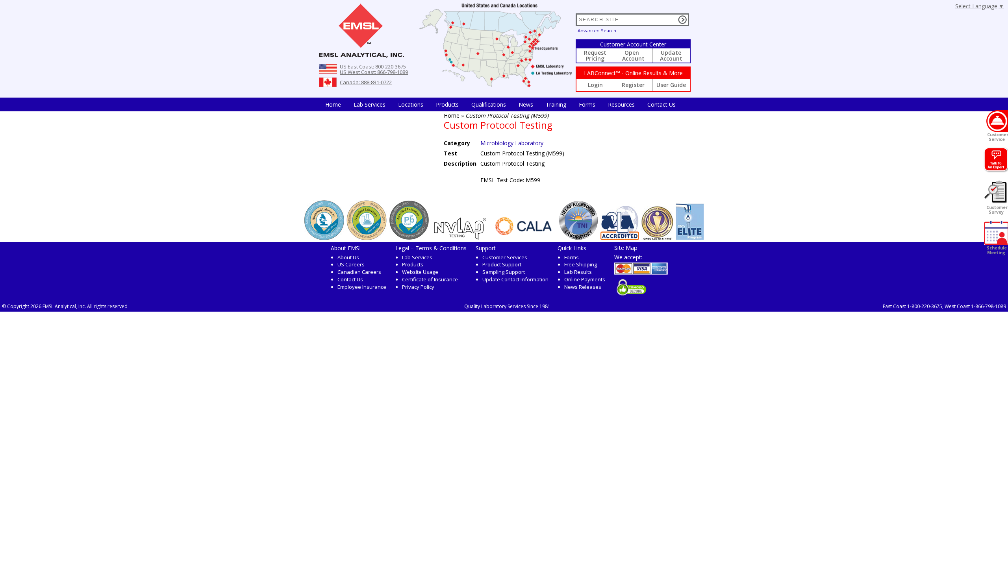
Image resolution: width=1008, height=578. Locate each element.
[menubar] (500, 104)
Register (633, 85)
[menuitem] (333, 104)
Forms (587, 104)
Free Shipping (580, 264)
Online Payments (584, 279)
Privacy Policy (418, 286)
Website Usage (420, 271)
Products (447, 104)
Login (595, 85)
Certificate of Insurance (430, 279)
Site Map (625, 247)
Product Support (501, 264)
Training (556, 104)
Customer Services (504, 257)
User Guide (671, 85)
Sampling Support (503, 271)
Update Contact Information (515, 279)
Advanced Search (597, 30)
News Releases (582, 286)
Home (333, 104)
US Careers (351, 264)
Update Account (671, 55)
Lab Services (417, 257)
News (526, 104)
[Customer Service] (997, 121)
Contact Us (661, 104)
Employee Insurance (361, 286)
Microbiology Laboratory (511, 143)
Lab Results (578, 271)
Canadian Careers (359, 271)
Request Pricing (595, 55)
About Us (348, 257)
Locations (410, 104)
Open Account (633, 55)
